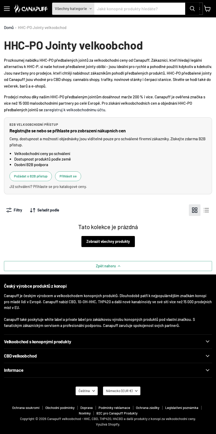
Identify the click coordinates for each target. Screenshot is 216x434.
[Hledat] (192, 9)
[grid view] (194, 210)
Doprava (86, 408)
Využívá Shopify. (108, 424)
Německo (119, 391)
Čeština (84, 391)
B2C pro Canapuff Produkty (117, 413)
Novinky (85, 413)
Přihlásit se (68, 176)
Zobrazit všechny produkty (108, 241)
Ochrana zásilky (147, 408)
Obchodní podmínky (60, 408)
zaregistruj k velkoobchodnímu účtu (74, 109)
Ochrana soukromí (26, 408)
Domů (9, 27)
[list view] (206, 210)
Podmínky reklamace (114, 408)
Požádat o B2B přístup (30, 176)
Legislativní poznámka (181, 408)
